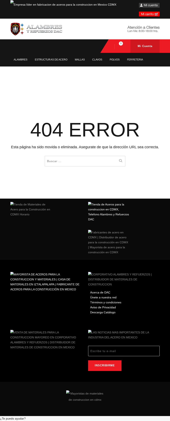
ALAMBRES (20, 59)
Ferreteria (135, 59)
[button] (85, 418)
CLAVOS (97, 59)
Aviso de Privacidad (103, 307)
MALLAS (80, 59)
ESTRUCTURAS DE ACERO (51, 59)
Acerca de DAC (100, 292)
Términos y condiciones (105, 302)
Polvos (115, 59)
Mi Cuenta (145, 46)
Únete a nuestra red (103, 297)
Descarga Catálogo (102, 312)
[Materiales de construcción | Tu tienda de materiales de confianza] (36, 29)
